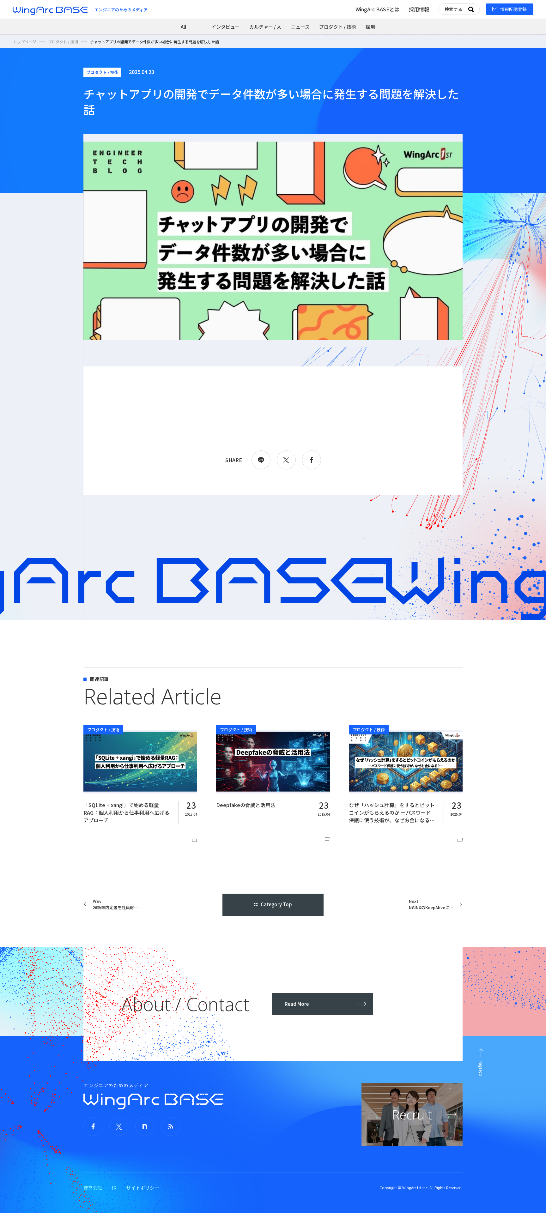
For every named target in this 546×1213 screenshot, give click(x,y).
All (183, 26)
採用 (370, 26)
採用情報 (419, 9)
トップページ (24, 41)
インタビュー (225, 26)
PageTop (481, 1068)
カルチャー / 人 (265, 26)
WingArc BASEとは (377, 9)
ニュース (300, 26)
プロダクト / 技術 (337, 26)
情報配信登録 (513, 9)
